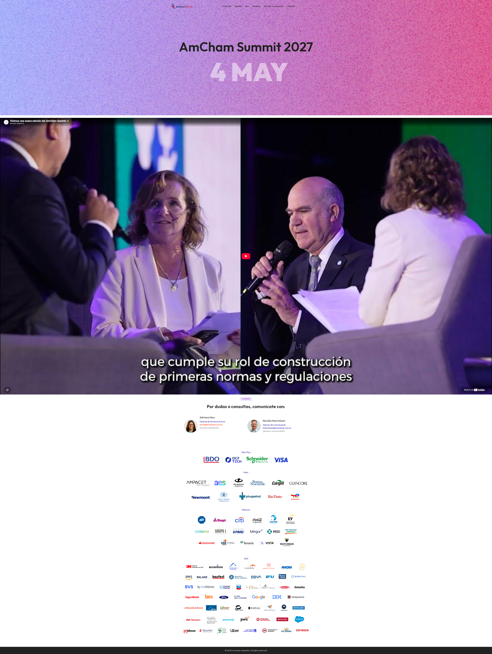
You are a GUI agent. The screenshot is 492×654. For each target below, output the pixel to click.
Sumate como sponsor (273, 6)
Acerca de (226, 6)
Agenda (238, 6)
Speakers (256, 6)
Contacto (291, 6)
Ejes (247, 6)
